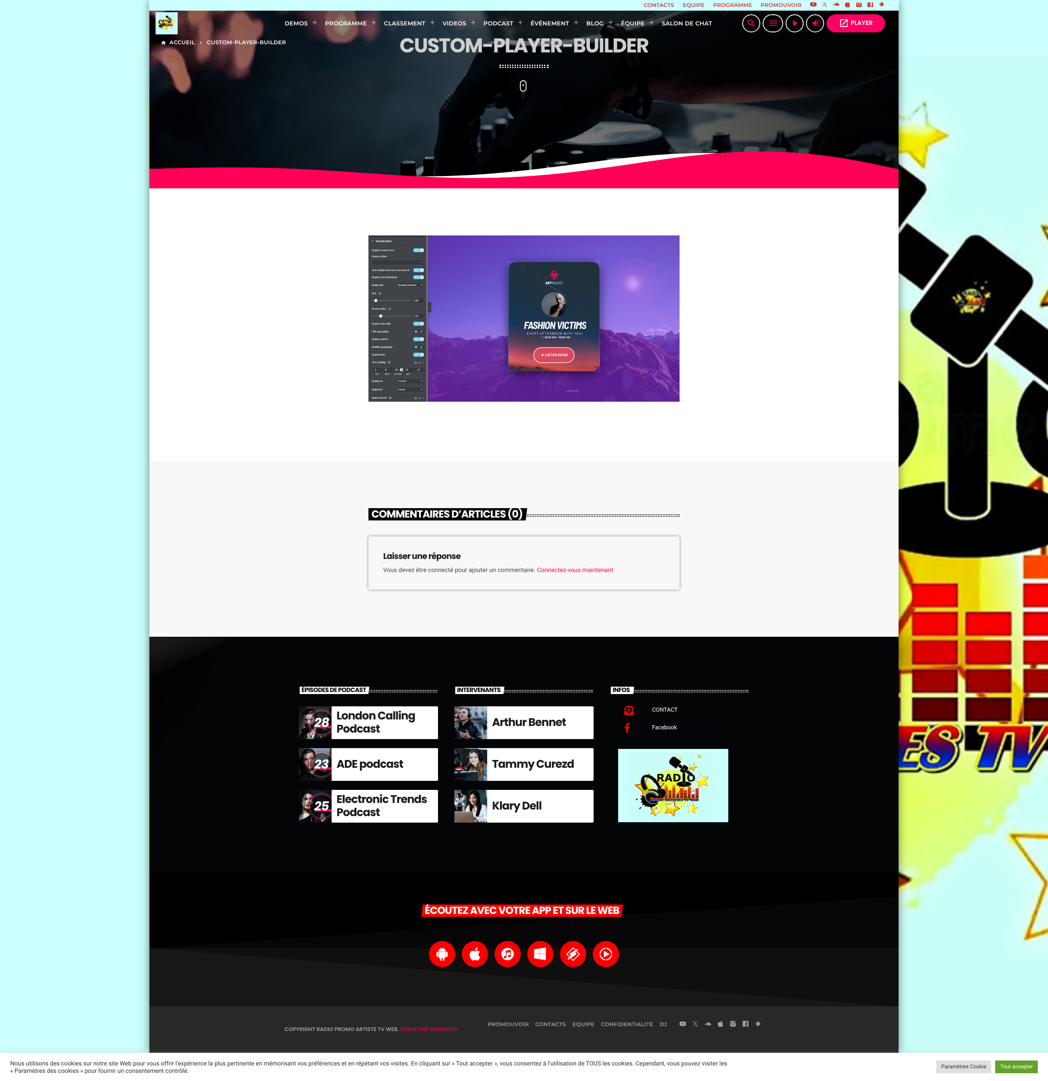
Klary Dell (517, 806)
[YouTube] (813, 5)
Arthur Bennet (529, 722)
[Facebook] (870, 5)
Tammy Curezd (533, 764)
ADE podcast (370, 764)
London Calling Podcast (376, 722)
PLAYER (856, 23)
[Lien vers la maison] (208, 23)
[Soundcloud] (836, 5)
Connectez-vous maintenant (575, 570)
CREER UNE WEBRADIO (429, 1029)
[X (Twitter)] (825, 5)
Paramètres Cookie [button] (963, 1067)
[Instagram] (859, 5)
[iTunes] (848, 5)
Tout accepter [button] (1016, 1067)
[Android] (882, 5)
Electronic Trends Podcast (382, 806)
